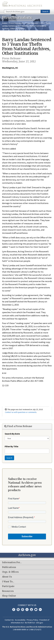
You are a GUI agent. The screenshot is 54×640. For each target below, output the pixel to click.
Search (45, 11)
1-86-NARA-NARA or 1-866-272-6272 (27, 629)
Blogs (36, 609)
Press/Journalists (16, 23)
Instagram (22, 609)
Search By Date (12, 433)
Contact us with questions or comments (20, 412)
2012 (42, 23)
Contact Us (9, 620)
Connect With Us (27, 605)
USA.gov (39, 622)
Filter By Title (11, 446)
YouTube (31, 609)
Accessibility (20, 620)
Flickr (40, 609)
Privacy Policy (32, 620)
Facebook (13, 609)
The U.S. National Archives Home (22, 4)
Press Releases (31, 23)
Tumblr (27, 609)
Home (4, 23)
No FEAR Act (30, 622)
